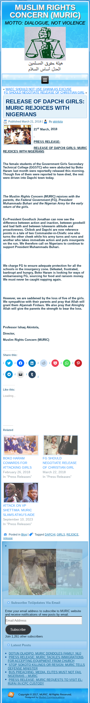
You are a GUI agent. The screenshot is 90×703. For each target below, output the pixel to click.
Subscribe (18, 629)
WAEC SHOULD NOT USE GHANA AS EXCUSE (39, 89)
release (8, 538)
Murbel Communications (51, 697)
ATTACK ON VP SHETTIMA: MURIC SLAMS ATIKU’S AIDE (19, 510)
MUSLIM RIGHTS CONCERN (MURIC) (45, 11)
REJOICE (72, 534)
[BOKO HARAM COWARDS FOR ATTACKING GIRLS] (20, 445)
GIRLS (61, 534)
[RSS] (11, 694)
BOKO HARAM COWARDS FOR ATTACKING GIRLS (17, 462)
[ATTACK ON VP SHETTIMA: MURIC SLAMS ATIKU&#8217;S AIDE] (20, 492)
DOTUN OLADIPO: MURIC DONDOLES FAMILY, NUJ (45, 653)
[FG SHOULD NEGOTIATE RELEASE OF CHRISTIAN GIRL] (60, 445)
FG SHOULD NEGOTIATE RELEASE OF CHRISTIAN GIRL (44, 92)
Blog (24, 534)
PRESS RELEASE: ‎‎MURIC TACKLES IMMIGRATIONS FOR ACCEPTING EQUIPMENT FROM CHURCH (46, 659)
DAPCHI (50, 534)
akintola (58, 121)
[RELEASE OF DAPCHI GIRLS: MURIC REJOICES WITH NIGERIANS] (18, 145)
